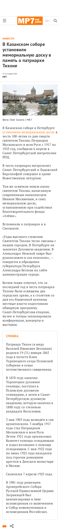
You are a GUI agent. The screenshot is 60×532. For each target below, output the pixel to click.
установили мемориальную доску (28, 132)
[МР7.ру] (30, 21)
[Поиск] (55, 21)
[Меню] (4, 21)
